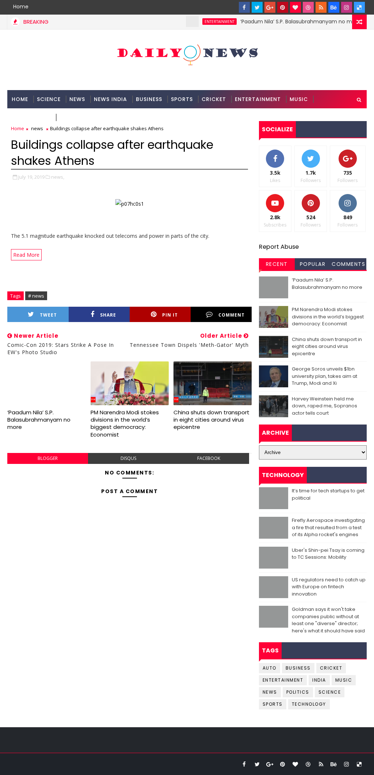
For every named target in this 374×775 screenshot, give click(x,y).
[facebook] (244, 7)
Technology (31, 117)
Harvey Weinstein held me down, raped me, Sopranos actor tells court (324, 405)
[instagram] (346, 7)
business (298, 668)
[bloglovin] (295, 7)
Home (20, 6)
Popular (313, 264)
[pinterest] (282, 7)
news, (57, 177)
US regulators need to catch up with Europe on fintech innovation (329, 586)
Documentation (85, 117)
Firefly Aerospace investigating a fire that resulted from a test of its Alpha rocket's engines (328, 527)
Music (299, 99)
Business (149, 99)
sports (273, 704)
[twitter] (257, 7)
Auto (269, 668)
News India (110, 99)
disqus (128, 458)
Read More (26, 254)
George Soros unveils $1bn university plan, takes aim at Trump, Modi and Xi (324, 376)
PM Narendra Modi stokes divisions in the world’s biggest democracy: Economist (125, 423)
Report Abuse (279, 247)
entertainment (210, 21)
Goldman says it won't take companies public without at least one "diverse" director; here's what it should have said (328, 620)
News (77, 99)
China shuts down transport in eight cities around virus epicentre (211, 419)
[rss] (321, 7)
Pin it (170, 315)
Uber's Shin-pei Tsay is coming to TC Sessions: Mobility (328, 554)
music (343, 680)
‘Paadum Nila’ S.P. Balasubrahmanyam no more (291, 21)
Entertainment (258, 99)
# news (36, 295)
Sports (182, 99)
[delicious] (359, 7)
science (49, 99)
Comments (348, 264)
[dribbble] (308, 7)
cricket (331, 668)
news (37, 128)
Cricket (214, 99)
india (319, 680)
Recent (277, 264)
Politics (297, 692)
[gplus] (269, 7)
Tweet (48, 315)
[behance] (333, 7)
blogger (48, 458)
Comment (231, 315)
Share (108, 315)
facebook (208, 458)
